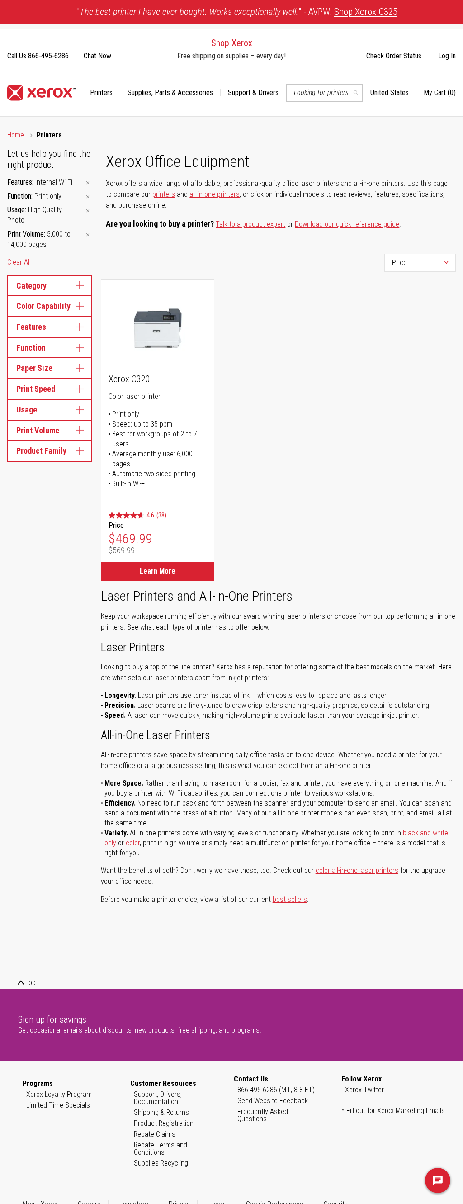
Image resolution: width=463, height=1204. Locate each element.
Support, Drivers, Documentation (158, 1098)
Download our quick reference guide (347, 224)
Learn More (157, 571)
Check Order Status (393, 56)
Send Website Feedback (272, 1100)
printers (163, 194)
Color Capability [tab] (43, 306)
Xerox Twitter (364, 1089)
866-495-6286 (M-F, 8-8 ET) (276, 1089)
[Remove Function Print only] (88, 197)
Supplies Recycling (161, 1163)
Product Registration (164, 1123)
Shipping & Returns (161, 1112)
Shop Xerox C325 (365, 11)
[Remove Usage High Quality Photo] (88, 210)
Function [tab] (31, 347)
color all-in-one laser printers (357, 870)
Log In (447, 56)
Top (30, 982)
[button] (393, 92)
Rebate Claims (154, 1134)
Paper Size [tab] (34, 368)
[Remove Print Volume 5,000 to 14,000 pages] (88, 235)
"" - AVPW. (237, 11)
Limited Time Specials (58, 1105)
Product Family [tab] (41, 450)
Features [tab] (31, 327)
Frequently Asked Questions (262, 1115)
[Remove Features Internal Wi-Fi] (88, 183)
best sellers (290, 899)
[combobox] (324, 93)
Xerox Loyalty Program (59, 1094)
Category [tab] (31, 285)
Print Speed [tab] (35, 388)
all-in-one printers (214, 194)
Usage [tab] (26, 409)
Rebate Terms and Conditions (160, 1149)
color (133, 843)
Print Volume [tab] (37, 430)
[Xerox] (41, 92)
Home (16, 135)
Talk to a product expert (250, 224)
